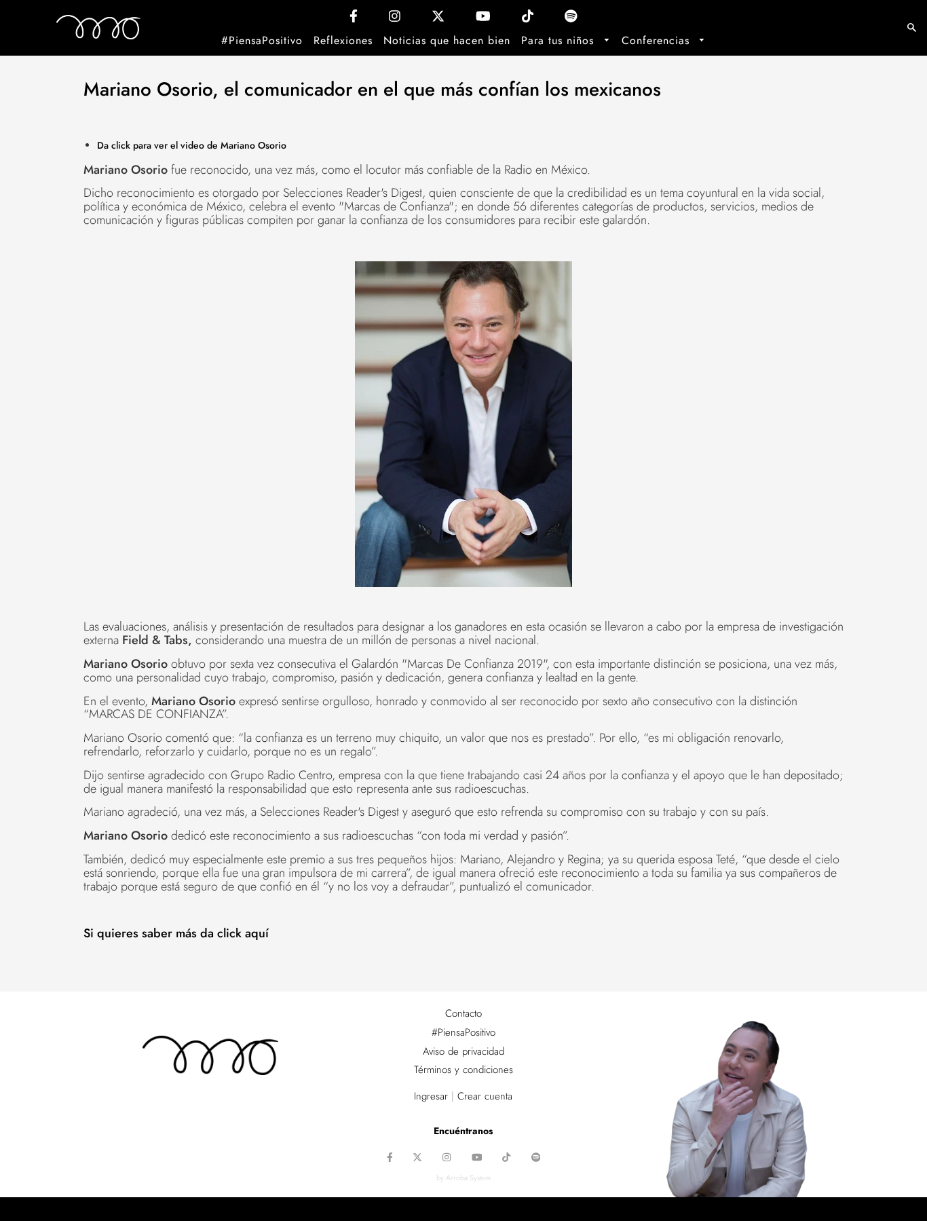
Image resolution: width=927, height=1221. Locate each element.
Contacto (463, 1013)
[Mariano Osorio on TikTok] (527, 19)
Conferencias (658, 40)
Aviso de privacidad (463, 1051)
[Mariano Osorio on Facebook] (353, 19)
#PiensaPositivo (262, 40)
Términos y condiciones (463, 1069)
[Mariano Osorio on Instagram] (394, 19)
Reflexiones (343, 40)
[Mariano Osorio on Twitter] (438, 19)
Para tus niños (559, 40)
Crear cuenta (484, 1096)
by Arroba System (463, 1177)
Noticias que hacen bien (446, 40)
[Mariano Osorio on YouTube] (483, 19)
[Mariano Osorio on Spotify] (571, 19)
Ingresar (431, 1096)
